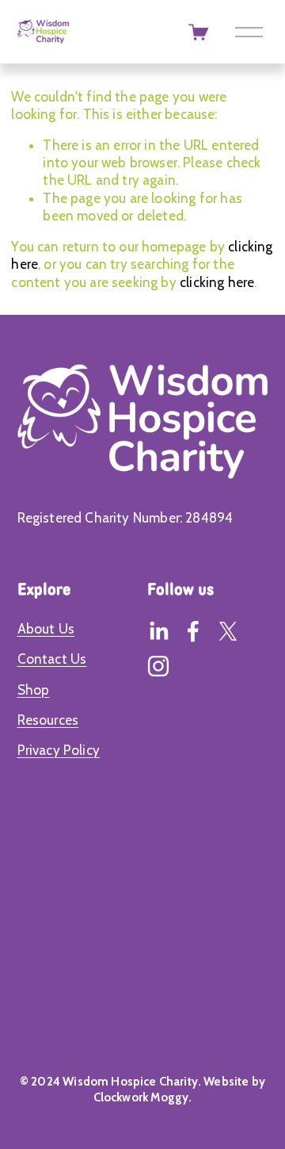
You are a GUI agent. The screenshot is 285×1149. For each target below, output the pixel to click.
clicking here (217, 282)
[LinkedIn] (158, 631)
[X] (228, 631)
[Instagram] (158, 666)
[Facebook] (193, 631)
